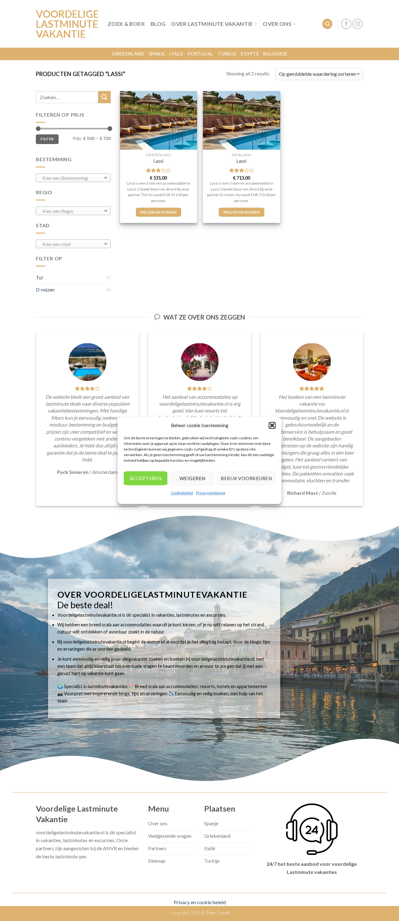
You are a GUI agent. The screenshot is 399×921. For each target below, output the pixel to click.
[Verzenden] (104, 97)
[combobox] (73, 177)
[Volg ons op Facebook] (346, 24)
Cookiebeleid (182, 492)
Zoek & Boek (126, 24)
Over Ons (277, 24)
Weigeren (192, 478)
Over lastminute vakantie (212, 24)
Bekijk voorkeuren (246, 478)
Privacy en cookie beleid (200, 902)
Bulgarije (275, 53)
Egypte (250, 53)
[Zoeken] (327, 24)
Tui (39, 277)
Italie (176, 53)
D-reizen (45, 289)
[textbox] (72, 178)
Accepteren (146, 478)
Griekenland (128, 53)
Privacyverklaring (210, 492)
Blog (158, 24)
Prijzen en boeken (158, 212)
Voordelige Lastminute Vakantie (67, 24)
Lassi (158, 161)
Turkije (227, 53)
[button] (272, 425)
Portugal (200, 53)
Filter (47, 139)
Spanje (157, 53)
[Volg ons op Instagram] (357, 24)
